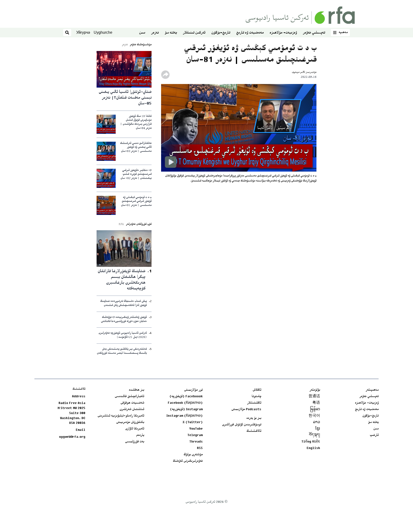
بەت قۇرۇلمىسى (134, 441)
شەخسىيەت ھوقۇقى (132, 403)
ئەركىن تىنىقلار (194, 33)
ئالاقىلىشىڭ (253, 431)
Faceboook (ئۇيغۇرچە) (186, 396)
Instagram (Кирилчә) (184, 416)
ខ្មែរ (317, 428)
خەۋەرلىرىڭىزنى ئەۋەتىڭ (188, 461)
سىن (142, 33)
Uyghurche (103, 32)
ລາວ (316, 422)
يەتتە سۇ (171, 33)
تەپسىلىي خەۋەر (314, 33)
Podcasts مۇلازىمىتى (246, 409)
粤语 (316, 403)
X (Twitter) (193, 422)
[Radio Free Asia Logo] (300, 15)
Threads (196, 441)
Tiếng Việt (310, 441)
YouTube (196, 428)
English (313, 448)
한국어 (314, 416)
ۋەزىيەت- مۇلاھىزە (283, 33)
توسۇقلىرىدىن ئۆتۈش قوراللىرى (241, 424)
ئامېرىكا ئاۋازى (134, 428)
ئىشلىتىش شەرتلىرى (132, 409)
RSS (200, 448)
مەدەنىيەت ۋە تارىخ (250, 33)
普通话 (314, 396)
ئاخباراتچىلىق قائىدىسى (129, 396)
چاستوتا (256, 396)
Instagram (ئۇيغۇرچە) (186, 409)
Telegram (195, 435)
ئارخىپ (374, 435)
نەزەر (155, 33)
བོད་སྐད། (314, 435)
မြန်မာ (315, 409)
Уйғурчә (83, 32)
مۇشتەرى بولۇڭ (193, 454)
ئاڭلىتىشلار (254, 403)
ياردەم (140, 435)
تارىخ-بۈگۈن (220, 33)
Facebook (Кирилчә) (185, 403)
